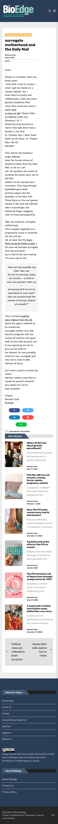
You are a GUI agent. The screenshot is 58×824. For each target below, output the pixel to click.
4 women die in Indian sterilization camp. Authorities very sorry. (40, 609)
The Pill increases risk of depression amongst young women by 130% (40, 576)
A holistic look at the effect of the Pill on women (38, 544)
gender (6, 713)
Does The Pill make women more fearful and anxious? (38, 512)
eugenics (6, 732)
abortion (6, 726)
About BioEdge (9, 779)
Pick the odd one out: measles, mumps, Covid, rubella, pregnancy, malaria (38, 479)
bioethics (7, 739)
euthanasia (8, 700)
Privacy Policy (9, 792)
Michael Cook (10, 55)
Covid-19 (6, 707)
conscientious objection (14, 720)
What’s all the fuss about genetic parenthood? (37, 446)
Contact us (8, 785)
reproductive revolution (20, 431)
